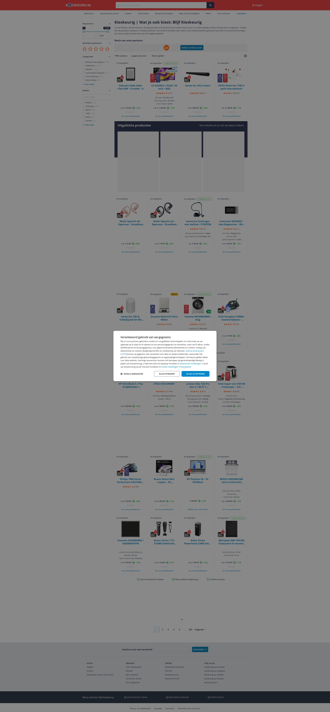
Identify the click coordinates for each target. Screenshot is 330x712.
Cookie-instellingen (169, 366)
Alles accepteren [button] (195, 374)
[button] (132, 373)
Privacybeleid (185, 366)
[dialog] (165, 356)
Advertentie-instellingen (190, 363)
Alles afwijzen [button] (167, 374)
